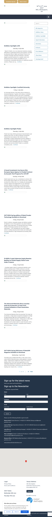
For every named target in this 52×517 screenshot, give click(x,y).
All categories (39, 28)
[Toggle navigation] (48, 17)
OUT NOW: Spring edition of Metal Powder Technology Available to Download (17, 216)
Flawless (29, 515)
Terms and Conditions (9, 485)
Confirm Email (29, 406)
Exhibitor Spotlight (40, 36)
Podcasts (38, 47)
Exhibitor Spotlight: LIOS (12, 46)
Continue (19, 61)
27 (28, 371)
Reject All (17, 511)
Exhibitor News (40, 32)
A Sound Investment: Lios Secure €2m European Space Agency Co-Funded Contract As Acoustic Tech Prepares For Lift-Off (18, 172)
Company (7, 399)
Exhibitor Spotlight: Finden (12, 129)
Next (31, 371)
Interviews (38, 43)
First (5, 394)
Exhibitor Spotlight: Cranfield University (17, 87)
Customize (8, 511)
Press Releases (39, 51)
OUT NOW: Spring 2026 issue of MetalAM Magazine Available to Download (17, 351)
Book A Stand (23, 1)
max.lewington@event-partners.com (13, 435)
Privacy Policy (7, 483)
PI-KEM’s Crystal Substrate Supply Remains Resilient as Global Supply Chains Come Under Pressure (17, 260)
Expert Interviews (40, 39)
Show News (39, 55)
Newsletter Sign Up (10, 1)
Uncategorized (39, 59)
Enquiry (30, 491)
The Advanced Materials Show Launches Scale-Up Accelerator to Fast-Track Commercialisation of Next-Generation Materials (16, 306)
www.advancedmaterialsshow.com (13, 442)
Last (27, 394)
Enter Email (6, 406)
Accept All (25, 511)
